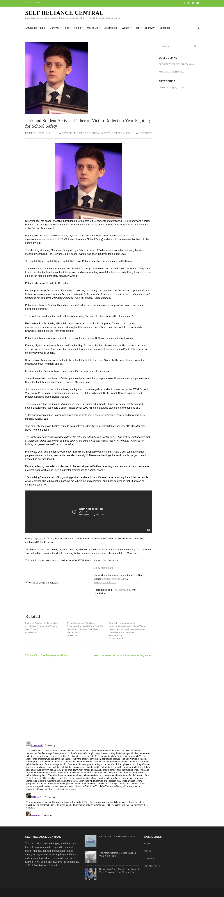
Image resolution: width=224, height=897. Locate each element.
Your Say (150, 28)
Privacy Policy (152, 866)
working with (107, 349)
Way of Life (92, 28)
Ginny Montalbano (104, 568)
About (147, 851)
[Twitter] (188, 3)
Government (110, 28)
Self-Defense (80, 133)
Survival (54, 28)
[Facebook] (184, 3)
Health (78, 28)
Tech (137, 28)
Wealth (125, 28)
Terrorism (118, 133)
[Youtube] (197, 3)
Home (28, 3)
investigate (35, 327)
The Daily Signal (122, 590)
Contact (149, 858)
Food (66, 28)
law (32, 404)
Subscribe (165, 28)
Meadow (62, 235)
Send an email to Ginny (114, 579)
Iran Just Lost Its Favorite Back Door (117, 836)
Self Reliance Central (64, 13)
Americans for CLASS (51, 239)
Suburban (94, 133)
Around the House (35, 28)
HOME (147, 843)
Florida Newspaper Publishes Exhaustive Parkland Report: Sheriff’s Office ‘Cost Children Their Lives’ (85, 626)
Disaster (67, 133)
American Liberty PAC (171, 72)
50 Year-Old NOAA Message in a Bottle (46, 655)
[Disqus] (88, 699)
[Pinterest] (193, 3)
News (37, 3)
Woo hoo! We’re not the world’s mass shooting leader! (123, 655)
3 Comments (145, 133)
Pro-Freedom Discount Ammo (176, 64)
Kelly (31, 133)
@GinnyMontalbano (105, 582)
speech (39, 538)
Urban (128, 133)
